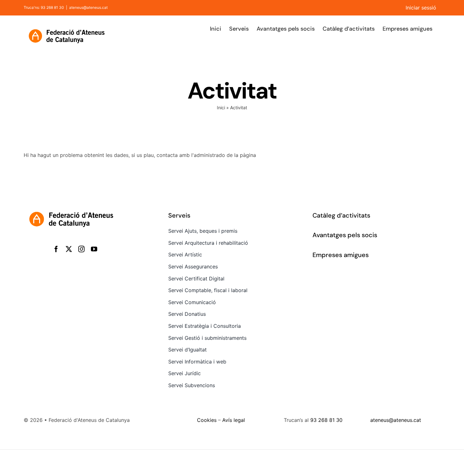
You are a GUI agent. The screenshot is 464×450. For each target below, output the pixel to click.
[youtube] (94, 249)
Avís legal (233, 420)
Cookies (207, 420)
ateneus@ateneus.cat (88, 7)
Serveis (179, 215)
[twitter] (69, 249)
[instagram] (81, 249)
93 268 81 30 (326, 420)
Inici (221, 107)
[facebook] (56, 249)
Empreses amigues (340, 255)
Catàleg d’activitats (341, 215)
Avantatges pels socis (344, 235)
